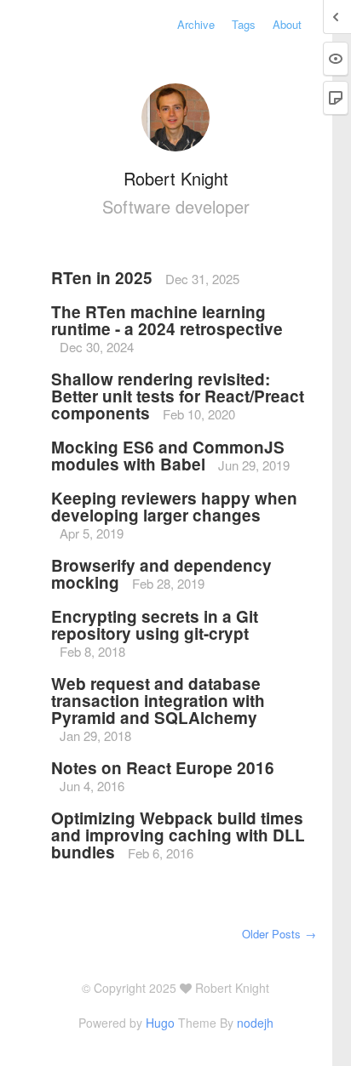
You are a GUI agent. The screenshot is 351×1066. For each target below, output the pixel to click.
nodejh (255, 1022)
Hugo (160, 1022)
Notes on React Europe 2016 (162, 767)
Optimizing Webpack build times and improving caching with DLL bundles (178, 835)
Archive (196, 24)
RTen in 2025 (104, 277)
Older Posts (279, 934)
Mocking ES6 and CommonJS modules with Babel (168, 456)
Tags (244, 24)
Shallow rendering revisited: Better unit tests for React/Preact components (177, 396)
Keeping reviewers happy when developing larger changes (174, 507)
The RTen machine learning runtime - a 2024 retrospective (167, 320)
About (287, 24)
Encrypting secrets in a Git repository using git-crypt (154, 625)
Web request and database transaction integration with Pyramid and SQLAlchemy (158, 700)
